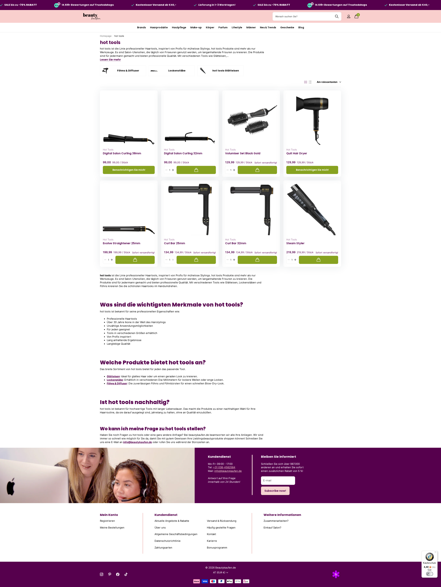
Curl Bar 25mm (174, 243)
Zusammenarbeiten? (276, 520)
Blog (301, 27)
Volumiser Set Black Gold (242, 153)
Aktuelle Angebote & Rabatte (172, 520)
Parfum (223, 27)
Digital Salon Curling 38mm (122, 153)
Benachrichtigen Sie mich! (128, 170)
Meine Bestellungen (112, 527)
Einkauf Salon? (272, 527)
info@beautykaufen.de (137, 442)
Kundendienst (166, 515)
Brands (141, 27)
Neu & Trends (268, 27)
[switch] (429, 574)
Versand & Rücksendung (221, 520)
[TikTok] (126, 574)
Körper (210, 27)
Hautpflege (179, 27)
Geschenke (287, 27)
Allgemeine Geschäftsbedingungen (176, 534)
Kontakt (211, 534)
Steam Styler (295, 243)
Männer (251, 27)
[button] (173, 170)
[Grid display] (305, 82)
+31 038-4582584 (224, 467)
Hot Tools (108, 149)
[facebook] (117, 574)
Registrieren (107, 520)
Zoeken (336, 16)
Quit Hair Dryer (296, 153)
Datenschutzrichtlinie (168, 540)
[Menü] (435, 553)
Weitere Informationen (282, 515)
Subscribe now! (275, 491)
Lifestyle (237, 27)
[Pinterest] (109, 574)
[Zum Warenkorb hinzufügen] (196, 170)
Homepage (106, 36)
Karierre (212, 540)
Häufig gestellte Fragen (221, 527)
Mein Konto (109, 515)
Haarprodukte (159, 27)
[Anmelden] (348, 16)
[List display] (310, 82)
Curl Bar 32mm (235, 243)
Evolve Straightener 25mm (121, 243)
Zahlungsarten (163, 547)
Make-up (196, 27)
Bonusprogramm (217, 547)
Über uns (160, 527)
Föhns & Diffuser (117, 383)
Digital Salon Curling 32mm (183, 153)
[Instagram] (101, 574)
